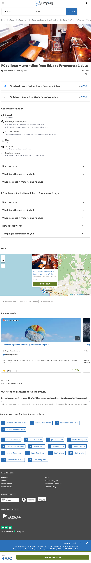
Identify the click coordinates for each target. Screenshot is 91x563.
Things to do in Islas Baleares (28, 301)
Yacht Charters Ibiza (15, 460)
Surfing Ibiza (59, 453)
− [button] (3, 260)
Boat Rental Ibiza (13, 439)
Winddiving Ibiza (17, 383)
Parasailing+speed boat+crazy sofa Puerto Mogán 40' (27, 344)
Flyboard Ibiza (58, 446)
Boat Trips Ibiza (36, 439)
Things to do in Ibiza (47, 301)
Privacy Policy (6, 487)
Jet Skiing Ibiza (57, 439)
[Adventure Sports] (44, 3)
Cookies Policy (50, 487)
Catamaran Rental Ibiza (15, 429)
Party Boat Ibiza (37, 453)
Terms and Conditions (53, 484)
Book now (45, 284)
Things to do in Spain (9, 301)
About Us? (5, 477)
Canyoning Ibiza (40, 460)
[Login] (87, 3)
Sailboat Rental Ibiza (43, 423)
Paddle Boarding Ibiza (15, 446)
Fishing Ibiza (38, 446)
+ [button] (3, 256)
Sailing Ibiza (79, 453)
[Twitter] (86, 544)
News (47, 477)
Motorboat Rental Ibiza (69, 423)
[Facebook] (80, 544)
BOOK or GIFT (52, 557)
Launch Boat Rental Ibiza (16, 423)
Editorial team (6, 484)
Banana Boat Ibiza (14, 453)
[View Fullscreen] (3, 266)
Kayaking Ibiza (79, 446)
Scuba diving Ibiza (79, 439)
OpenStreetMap (79, 294)
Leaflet (71, 294)
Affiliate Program (51, 480)
